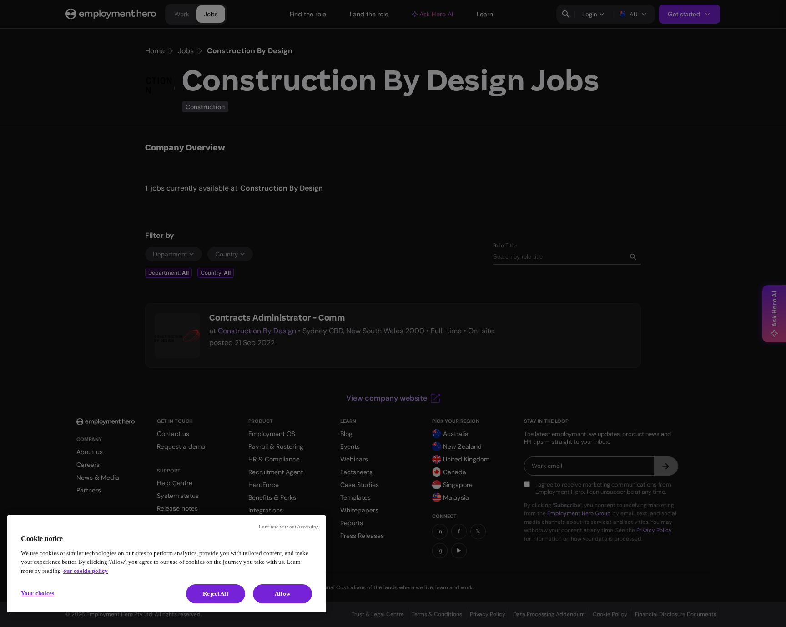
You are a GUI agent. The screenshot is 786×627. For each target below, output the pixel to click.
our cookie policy (85, 570)
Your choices (38, 593)
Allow (282, 593)
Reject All (215, 593)
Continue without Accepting (289, 526)
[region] (166, 563)
